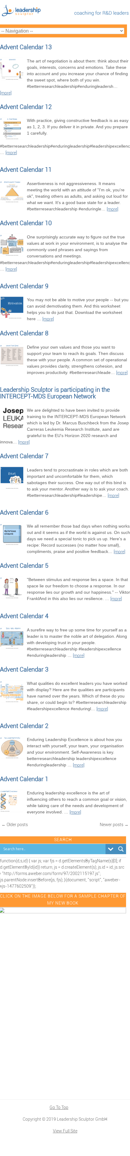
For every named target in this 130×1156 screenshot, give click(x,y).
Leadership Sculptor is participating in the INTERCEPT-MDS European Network (55, 393)
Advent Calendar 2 (24, 726)
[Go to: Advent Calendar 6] (12, 544)
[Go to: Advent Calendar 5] (12, 598)
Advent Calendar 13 (26, 47)
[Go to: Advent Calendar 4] (12, 648)
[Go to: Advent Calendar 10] (12, 255)
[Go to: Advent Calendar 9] (12, 318)
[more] (5, 93)
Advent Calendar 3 (24, 669)
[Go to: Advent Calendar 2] (12, 757)
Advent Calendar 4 (24, 616)
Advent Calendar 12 (26, 107)
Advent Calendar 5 (24, 565)
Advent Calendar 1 (24, 779)
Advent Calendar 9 (24, 286)
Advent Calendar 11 (26, 169)
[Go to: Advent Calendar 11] (12, 202)
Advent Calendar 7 (24, 456)
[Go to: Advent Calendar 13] (12, 79)
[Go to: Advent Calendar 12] (12, 138)
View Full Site (65, 1131)
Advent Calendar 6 (24, 512)
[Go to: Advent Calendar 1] (12, 811)
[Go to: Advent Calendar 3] (12, 701)
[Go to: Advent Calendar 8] (12, 365)
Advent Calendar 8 (24, 333)
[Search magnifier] (121, 849)
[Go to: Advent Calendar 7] (12, 488)
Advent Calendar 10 (26, 223)
